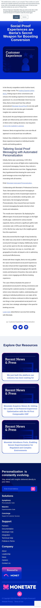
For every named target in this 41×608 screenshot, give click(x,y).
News (4, 557)
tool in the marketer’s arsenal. (14, 126)
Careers (5, 560)
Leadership (6, 554)
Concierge (6, 513)
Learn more (7, 312)
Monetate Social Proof (19, 106)
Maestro (5, 507)
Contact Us (6, 563)
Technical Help (7, 538)
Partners (5, 526)
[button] (15, 327)
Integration (6, 535)
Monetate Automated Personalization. (19, 183)
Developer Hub (7, 532)
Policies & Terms (8, 541)
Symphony (6, 500)
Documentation (7, 529)
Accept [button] (16, 17)
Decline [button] (25, 17)
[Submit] (33, 489)
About (4, 551)
